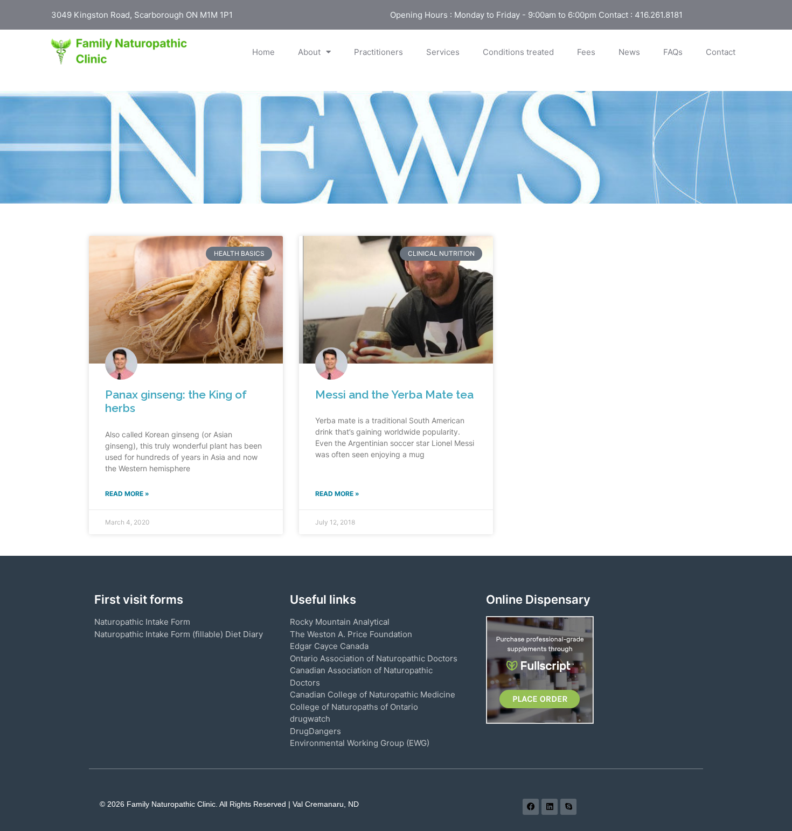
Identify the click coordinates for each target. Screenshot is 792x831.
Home (263, 52)
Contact (720, 52)
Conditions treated (518, 52)
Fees (586, 52)
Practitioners (378, 52)
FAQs (673, 52)
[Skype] (568, 807)
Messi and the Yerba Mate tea (394, 394)
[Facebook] (531, 807)
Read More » (127, 494)
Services (443, 52)
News (629, 52)
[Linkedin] (549, 807)
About (309, 52)
